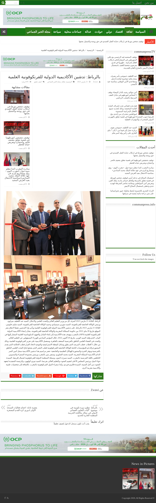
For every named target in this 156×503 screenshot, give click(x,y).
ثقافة (129, 31)
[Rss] (24, 3)
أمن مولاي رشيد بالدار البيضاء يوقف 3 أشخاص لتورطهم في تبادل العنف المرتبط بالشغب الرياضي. (122, 95)
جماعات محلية (73, 31)
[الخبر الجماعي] (146, 16)
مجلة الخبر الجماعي (38, 31)
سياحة (57, 31)
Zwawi (95, 82)
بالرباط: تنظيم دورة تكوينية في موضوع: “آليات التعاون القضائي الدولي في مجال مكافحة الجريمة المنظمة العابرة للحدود (82, 410)
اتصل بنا (137, 2)
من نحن (149, 2)
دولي (109, 31)
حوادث (99, 31)
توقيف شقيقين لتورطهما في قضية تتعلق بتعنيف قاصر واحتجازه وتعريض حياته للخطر (18, 141)
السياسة (140, 31)
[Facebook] (21, 3)
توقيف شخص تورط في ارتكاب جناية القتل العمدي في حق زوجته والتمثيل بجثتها (111, 41)
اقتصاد (119, 31)
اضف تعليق (38, 82)
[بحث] (3, 2)
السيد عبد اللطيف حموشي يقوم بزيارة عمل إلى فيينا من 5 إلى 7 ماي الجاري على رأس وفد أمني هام (122, 130)
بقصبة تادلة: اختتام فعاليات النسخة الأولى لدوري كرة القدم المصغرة (22, 407)
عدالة (88, 31)
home (151, 31)
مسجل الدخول (71, 423)
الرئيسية (99, 50)
